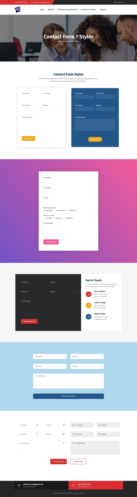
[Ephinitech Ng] (17, 10)
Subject (45, 105)
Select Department (49, 208)
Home (60, 41)
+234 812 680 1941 (84, 484)
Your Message (48, 223)
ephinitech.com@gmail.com (33, 484)
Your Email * (47, 93)
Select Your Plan (48, 215)
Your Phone (26, 105)
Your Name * (26, 93)
